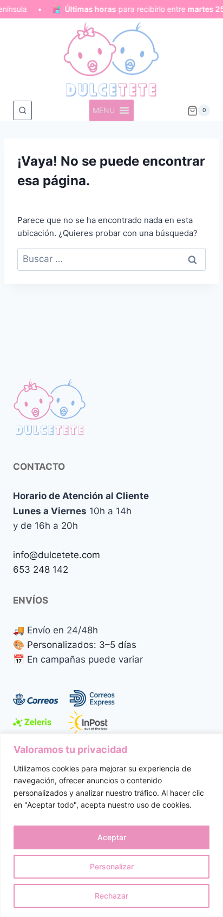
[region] (111, 825)
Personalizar (112, 866)
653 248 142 (40, 569)
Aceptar (111, 837)
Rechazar (111, 895)
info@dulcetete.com (56, 554)
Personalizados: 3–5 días (81, 644)
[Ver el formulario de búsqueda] (22, 110)
